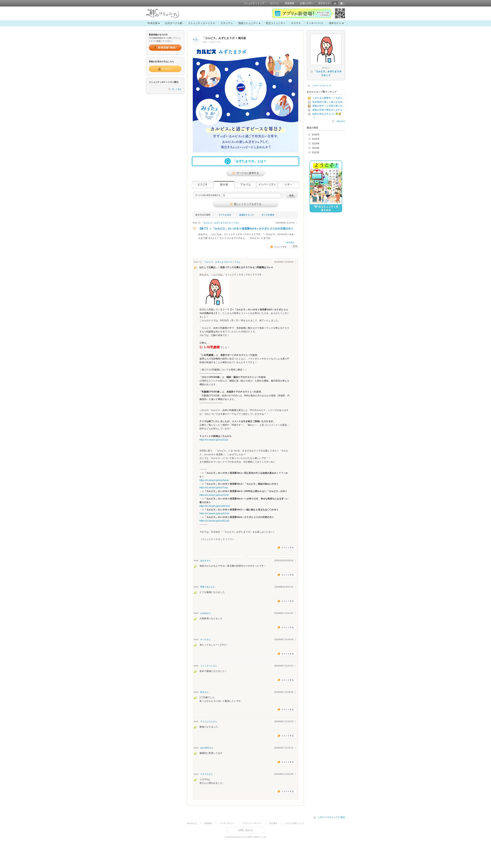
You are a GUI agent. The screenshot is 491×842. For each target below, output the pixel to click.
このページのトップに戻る (331, 817)
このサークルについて (321, 85)
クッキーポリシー (227, 823)
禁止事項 (273, 823)
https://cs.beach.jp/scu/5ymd (214, 480)
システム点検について (294, 823)
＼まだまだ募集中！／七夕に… (328, 98)
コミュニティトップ (254, 3)
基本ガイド (335, 23)
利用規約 (208, 823)
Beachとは (192, 823)
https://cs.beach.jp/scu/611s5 (214, 520)
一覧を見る (340, 121)
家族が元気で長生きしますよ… (328, 109)
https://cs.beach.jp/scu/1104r (214, 495)
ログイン (274, 3)
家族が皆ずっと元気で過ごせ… (328, 105)
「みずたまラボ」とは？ (249, 161)
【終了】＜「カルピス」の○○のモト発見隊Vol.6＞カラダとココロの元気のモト (246, 228)
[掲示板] (224, 184)
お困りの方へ (307, 3)
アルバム (245, 184)
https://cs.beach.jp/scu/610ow (214, 506)
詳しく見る (176, 89)
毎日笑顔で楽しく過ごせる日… (328, 102)
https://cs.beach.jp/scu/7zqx (213, 487)
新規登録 (289, 3)
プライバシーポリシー (252, 823)
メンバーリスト (267, 184)
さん (220, 223)
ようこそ (202, 184)
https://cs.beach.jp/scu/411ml (214, 513)
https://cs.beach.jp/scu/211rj (213, 439)
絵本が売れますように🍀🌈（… (326, 115)
